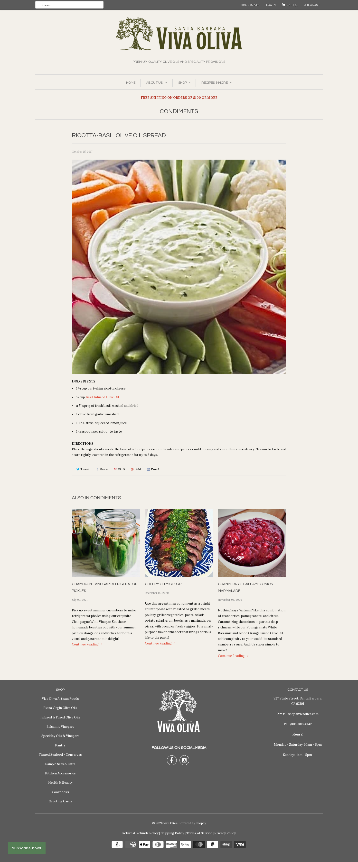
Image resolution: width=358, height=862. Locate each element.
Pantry (60, 745)
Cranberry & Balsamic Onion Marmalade (245, 587)
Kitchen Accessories (60, 773)
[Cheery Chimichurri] (179, 543)
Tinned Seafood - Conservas (60, 755)
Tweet (84, 469)
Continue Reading (85, 644)
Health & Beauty (60, 782)
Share (104, 469)
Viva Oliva (170, 823)
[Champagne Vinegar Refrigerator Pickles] (106, 543)
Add (138, 469)
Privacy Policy (225, 833)
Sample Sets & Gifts (60, 764)
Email (155, 469)
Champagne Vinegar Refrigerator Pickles (105, 587)
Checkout (312, 5)
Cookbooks (60, 792)
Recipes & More (214, 82)
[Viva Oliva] (179, 38)
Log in (271, 5)
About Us (154, 82)
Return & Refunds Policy (140, 833)
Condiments (179, 111)
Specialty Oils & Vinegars (60, 736)
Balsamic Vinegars (60, 727)
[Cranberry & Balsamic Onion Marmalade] (252, 543)
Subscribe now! (26, 848)
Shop (182, 82)
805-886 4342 (251, 5)
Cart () (292, 5)
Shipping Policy (172, 833)
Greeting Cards (60, 801)
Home (130, 82)
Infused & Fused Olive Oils (60, 717)
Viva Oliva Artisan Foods (60, 699)
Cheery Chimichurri (163, 584)
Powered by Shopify (192, 823)
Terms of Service (199, 833)
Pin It (121, 469)
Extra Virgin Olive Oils (60, 708)
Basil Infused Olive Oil (102, 397)
